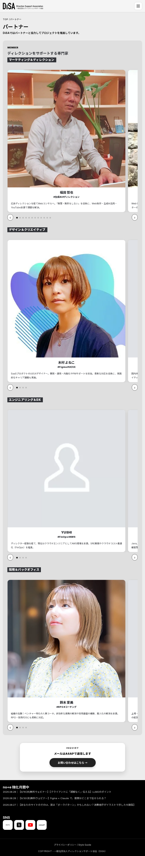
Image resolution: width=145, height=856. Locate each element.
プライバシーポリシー (65, 844)
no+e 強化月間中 (16, 787)
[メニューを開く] (138, 6)
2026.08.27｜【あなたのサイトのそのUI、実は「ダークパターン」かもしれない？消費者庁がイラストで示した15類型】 (69, 804)
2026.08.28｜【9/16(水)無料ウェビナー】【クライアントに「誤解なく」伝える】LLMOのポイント (57, 791)
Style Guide (84, 844)
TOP (5, 19)
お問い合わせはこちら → (72, 762)
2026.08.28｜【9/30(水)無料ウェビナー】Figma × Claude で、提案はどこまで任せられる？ (54, 798)
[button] (17, 217)
